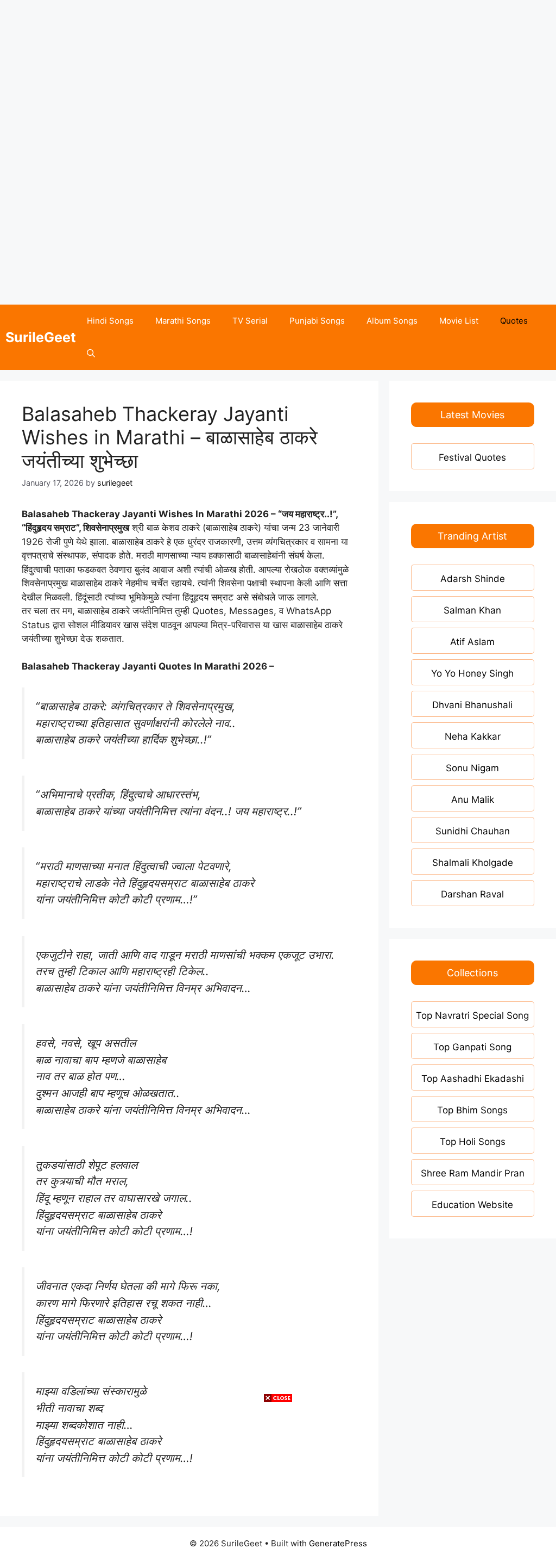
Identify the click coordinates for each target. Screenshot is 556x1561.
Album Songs (392, 320)
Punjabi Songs (317, 320)
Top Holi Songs (473, 1141)
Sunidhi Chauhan (472, 831)
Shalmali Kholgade (472, 862)
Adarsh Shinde (472, 578)
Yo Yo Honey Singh (472, 673)
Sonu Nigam (472, 768)
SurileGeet (40, 337)
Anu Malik (472, 799)
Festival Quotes (472, 457)
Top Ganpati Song (472, 1047)
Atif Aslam (472, 641)
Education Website (472, 1204)
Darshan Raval (472, 894)
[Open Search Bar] (91, 353)
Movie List (458, 320)
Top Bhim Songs (472, 1110)
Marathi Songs (183, 320)
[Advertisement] (278, 76)
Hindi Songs (110, 320)
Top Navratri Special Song (472, 1015)
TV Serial (250, 320)
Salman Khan (472, 610)
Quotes (514, 320)
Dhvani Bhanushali (472, 704)
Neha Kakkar (473, 736)
